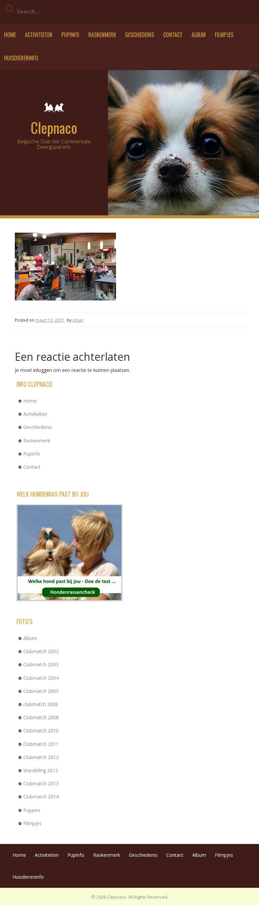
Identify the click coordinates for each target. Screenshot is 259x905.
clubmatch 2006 (40, 704)
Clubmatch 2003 (41, 664)
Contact (172, 35)
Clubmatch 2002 (41, 651)
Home (10, 35)
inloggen (42, 370)
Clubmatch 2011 (41, 744)
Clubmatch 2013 (41, 783)
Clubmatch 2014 (41, 796)
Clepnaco (54, 127)
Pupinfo (70, 35)
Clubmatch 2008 (41, 717)
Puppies (31, 810)
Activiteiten (38, 35)
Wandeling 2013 (40, 770)
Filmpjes (224, 35)
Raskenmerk (102, 35)
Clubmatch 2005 (41, 691)
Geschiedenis (139, 35)
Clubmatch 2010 (41, 730)
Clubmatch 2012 (41, 757)
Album (199, 35)
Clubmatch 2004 (41, 678)
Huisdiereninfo (21, 58)
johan (78, 320)
